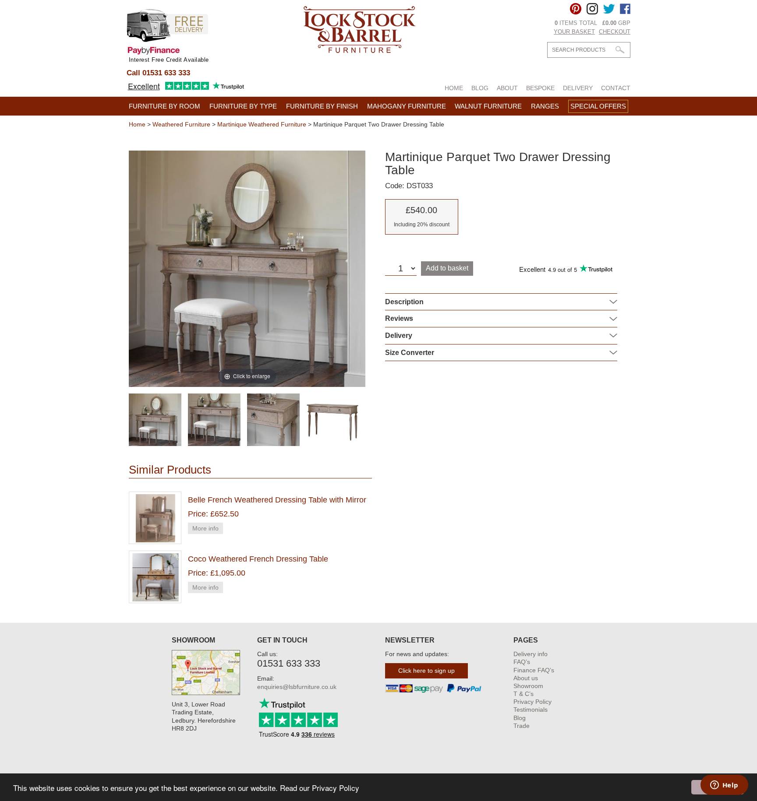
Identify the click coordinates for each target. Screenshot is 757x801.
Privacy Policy (532, 701)
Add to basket (447, 268)
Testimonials (530, 709)
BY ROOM (164, 106)
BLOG (479, 87)
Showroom (528, 685)
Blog (519, 717)
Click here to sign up (426, 670)
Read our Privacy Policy (319, 787)
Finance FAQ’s (533, 670)
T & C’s (523, 693)
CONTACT (615, 87)
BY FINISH (322, 106)
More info (205, 528)
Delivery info (530, 653)
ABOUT (507, 87)
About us (525, 678)
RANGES (545, 106)
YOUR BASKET (574, 31)
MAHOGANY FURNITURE (406, 106)
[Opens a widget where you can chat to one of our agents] (724, 786)
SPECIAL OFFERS (598, 106)
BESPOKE (540, 87)
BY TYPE (243, 106)
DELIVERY (578, 87)
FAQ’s (521, 661)
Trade (521, 725)
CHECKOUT (614, 31)
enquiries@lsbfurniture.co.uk (296, 686)
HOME (454, 87)
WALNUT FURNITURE (488, 106)
